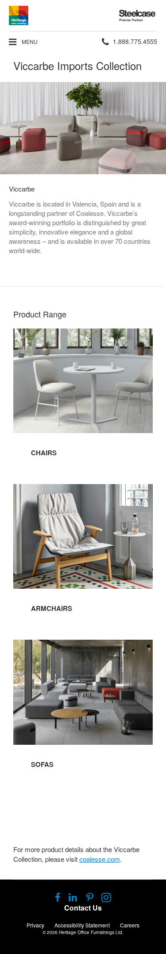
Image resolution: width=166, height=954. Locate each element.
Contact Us (83, 908)
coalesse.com (99, 859)
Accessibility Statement (82, 925)
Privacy (35, 925)
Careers (129, 925)
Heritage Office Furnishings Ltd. (91, 932)
